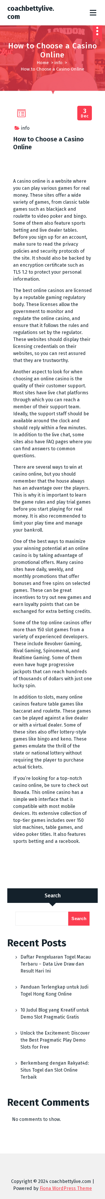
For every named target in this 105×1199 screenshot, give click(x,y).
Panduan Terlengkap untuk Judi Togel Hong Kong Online (54, 990)
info (58, 62)
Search (53, 895)
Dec (85, 113)
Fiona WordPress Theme (66, 1188)
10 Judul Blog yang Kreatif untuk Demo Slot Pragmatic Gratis (54, 1013)
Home (43, 62)
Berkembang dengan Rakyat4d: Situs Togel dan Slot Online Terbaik (54, 1070)
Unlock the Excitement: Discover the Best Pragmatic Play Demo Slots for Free (55, 1040)
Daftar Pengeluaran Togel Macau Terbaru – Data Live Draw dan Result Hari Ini (55, 964)
